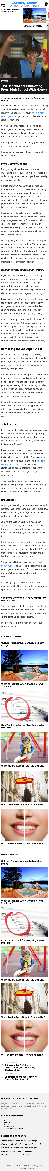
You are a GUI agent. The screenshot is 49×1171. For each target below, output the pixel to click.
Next (48, 19)
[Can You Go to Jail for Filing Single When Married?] (24, 706)
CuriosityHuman (24, 3)
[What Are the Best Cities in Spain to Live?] (24, 786)
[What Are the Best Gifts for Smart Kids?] (24, 747)
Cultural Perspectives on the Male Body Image (10, 10)
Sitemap (7, 1124)
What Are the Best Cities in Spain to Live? (23, 804)
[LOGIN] (46, 4)
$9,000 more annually (11, 525)
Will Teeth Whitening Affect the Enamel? (22, 843)
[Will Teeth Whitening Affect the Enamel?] (24, 825)
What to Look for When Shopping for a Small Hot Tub (33, 26)
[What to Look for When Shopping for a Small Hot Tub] (34, 15)
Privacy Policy (9, 1126)
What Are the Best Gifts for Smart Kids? (22, 766)
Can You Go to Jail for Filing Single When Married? (23, 726)
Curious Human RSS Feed (13, 1128)
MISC (17, 854)
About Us (7, 1122)
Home (6, 1120)
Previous (1, 19)
